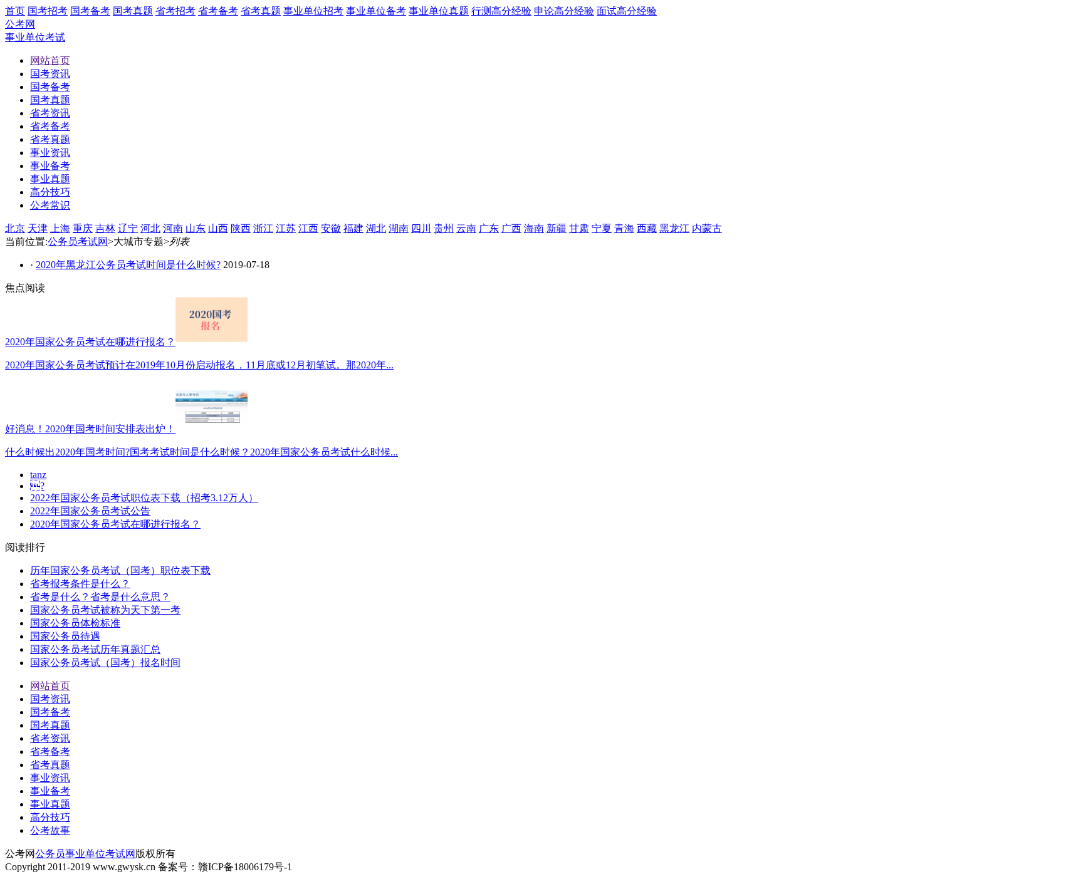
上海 (60, 228)
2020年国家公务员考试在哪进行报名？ (115, 524)
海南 (534, 228)
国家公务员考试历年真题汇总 (95, 649)
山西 (218, 228)
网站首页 (50, 685)
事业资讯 (50, 777)
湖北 (376, 228)
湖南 (399, 228)
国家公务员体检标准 (75, 623)
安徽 (331, 228)
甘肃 (579, 228)
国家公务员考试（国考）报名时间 (105, 662)
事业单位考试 (35, 37)
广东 (489, 228)
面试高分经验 (627, 11)
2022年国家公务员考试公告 (90, 511)
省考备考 (218, 11)
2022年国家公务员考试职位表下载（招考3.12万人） (144, 497)
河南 (173, 228)
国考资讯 (50, 699)
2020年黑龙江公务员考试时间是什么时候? (128, 264)
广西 (511, 228)
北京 (15, 228)
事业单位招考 (313, 11)
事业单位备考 (376, 11)
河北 (150, 228)
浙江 (263, 228)
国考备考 (90, 11)
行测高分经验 (501, 11)
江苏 (286, 228)
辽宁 (128, 228)
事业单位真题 (439, 11)
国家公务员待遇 (65, 636)
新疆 (557, 228)
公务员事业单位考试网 (85, 853)
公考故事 (50, 830)
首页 (15, 11)
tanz (38, 474)
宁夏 (602, 228)
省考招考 (175, 11)
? (37, 486)
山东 (196, 228)
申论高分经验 (564, 11)
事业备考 (50, 791)
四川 (421, 228)
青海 (624, 228)
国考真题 (133, 11)
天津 (38, 228)
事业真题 (50, 804)
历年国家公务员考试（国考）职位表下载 (120, 570)
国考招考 (48, 11)
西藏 (647, 228)
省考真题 (261, 11)
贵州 (444, 228)
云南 (466, 228)
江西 (308, 228)
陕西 (241, 228)
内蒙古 (707, 228)
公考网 (20, 24)
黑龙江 (674, 228)
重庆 (83, 228)
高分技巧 (50, 817)
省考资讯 (50, 738)
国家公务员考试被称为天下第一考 (105, 610)
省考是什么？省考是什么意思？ (100, 596)
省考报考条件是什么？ (80, 583)
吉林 (105, 228)
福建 (353, 228)
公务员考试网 (78, 241)
